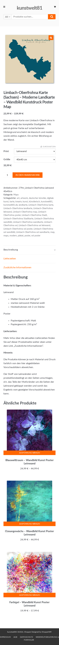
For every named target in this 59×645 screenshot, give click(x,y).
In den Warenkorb (27, 175)
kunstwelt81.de (10, 205)
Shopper (27, 632)
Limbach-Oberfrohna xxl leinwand (34, 225)
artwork (24, 198)
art (18, 198)
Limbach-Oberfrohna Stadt (34, 215)
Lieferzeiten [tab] (9, 258)
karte (12, 202)
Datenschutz (26, 637)
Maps (16, 195)
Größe (6, 159)
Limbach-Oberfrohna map (25, 212)
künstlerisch (34, 202)
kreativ (18, 202)
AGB (15, 637)
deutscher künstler (37, 198)
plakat (20, 236)
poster (27, 236)
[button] (51, 37)
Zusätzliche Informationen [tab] (17, 267)
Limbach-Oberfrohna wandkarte (28, 222)
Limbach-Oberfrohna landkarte (17, 208)
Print (6, 151)
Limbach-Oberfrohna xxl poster (18, 229)
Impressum (5, 637)
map (52, 232)
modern (13, 236)
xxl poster (35, 236)
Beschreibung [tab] (10, 250)
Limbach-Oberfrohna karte (40, 205)
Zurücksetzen (49, 147)
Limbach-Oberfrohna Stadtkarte (18, 219)
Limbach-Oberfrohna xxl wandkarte (32, 232)
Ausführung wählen (29, 453)
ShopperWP (46, 632)
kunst (25, 202)
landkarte (23, 205)
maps (5, 236)
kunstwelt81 (29, 8)
